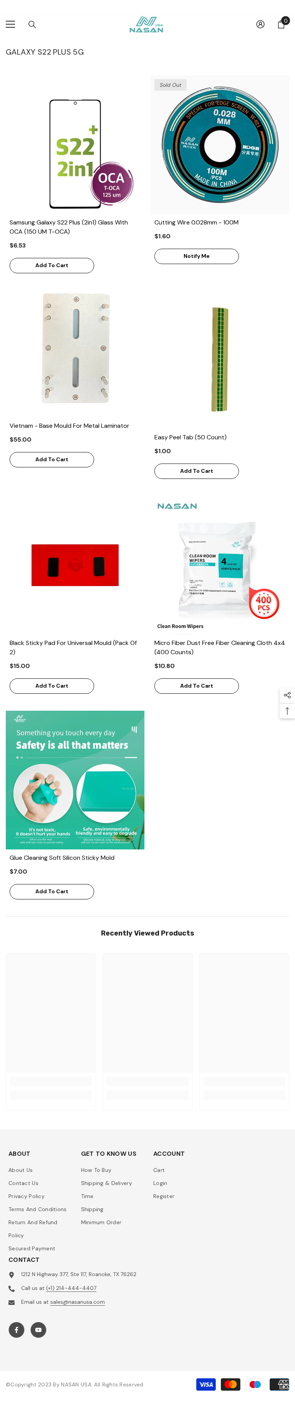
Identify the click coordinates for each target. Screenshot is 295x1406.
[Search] (32, 24)
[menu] (10, 24)
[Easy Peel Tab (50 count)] (220, 359)
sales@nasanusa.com (77, 1301)
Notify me (197, 256)
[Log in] (260, 24)
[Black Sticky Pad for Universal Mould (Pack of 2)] (75, 565)
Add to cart (51, 265)
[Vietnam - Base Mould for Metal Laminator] (75, 348)
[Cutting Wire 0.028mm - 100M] (220, 144)
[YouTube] (38, 1330)
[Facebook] (16, 1330)
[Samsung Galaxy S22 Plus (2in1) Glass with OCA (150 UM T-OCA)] (75, 144)
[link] (51, 1081)
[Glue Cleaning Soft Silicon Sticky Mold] (75, 780)
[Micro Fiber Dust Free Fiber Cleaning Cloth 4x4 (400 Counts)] (220, 565)
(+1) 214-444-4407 (71, 1288)
